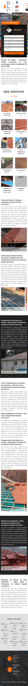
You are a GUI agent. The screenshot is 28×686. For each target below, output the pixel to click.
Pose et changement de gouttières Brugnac (15, 635)
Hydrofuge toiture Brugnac (6, 640)
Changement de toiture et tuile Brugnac (15, 626)
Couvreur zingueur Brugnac (24, 625)
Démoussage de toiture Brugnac (15, 643)
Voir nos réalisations (10, 23)
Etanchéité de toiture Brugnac (24, 643)
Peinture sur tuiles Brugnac (6, 626)
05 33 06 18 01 (8, 3)
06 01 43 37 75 (8, 9)
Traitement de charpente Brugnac (6, 633)
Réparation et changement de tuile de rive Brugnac (24, 634)
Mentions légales (22, 682)
